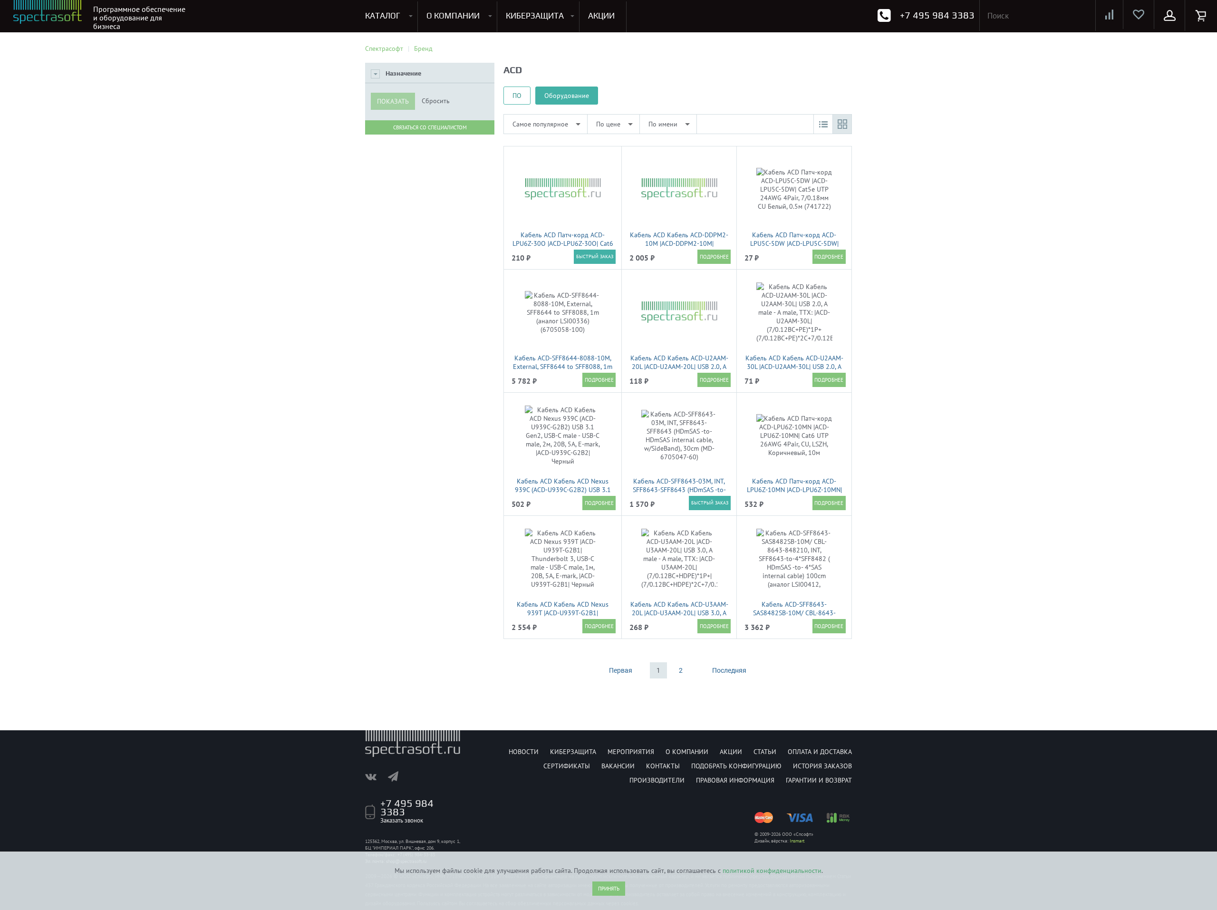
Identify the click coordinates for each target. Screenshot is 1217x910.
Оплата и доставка (820, 751)
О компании (687, 751)
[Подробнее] (714, 257)
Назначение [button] (403, 73)
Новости (524, 751)
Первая (620, 670)
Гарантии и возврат (819, 780)
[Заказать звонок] (884, 15)
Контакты (663, 766)
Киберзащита (573, 751)
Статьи (764, 751)
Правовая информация (735, 780)
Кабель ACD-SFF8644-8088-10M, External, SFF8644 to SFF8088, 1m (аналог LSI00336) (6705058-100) (562, 366)
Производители (657, 780)
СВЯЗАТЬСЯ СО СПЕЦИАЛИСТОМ (430, 127)
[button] (822, 124)
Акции (731, 751)
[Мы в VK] (375, 776)
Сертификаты (566, 766)
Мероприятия (631, 751)
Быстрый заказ (594, 256)
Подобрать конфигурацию (736, 766)
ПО (517, 95)
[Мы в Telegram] (398, 776)
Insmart (797, 841)
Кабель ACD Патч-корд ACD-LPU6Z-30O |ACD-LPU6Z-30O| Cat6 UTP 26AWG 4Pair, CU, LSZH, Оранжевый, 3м (562, 248)
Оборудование (566, 95)
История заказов (822, 766)
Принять (608, 888)
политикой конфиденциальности (772, 870)
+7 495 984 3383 (937, 15)
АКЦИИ (601, 15)
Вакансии (618, 766)
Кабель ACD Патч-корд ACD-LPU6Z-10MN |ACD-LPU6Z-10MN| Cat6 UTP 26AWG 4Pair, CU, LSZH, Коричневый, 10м (794, 494)
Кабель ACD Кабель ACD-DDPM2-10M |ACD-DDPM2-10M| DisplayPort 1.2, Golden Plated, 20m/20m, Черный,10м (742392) (679, 248)
